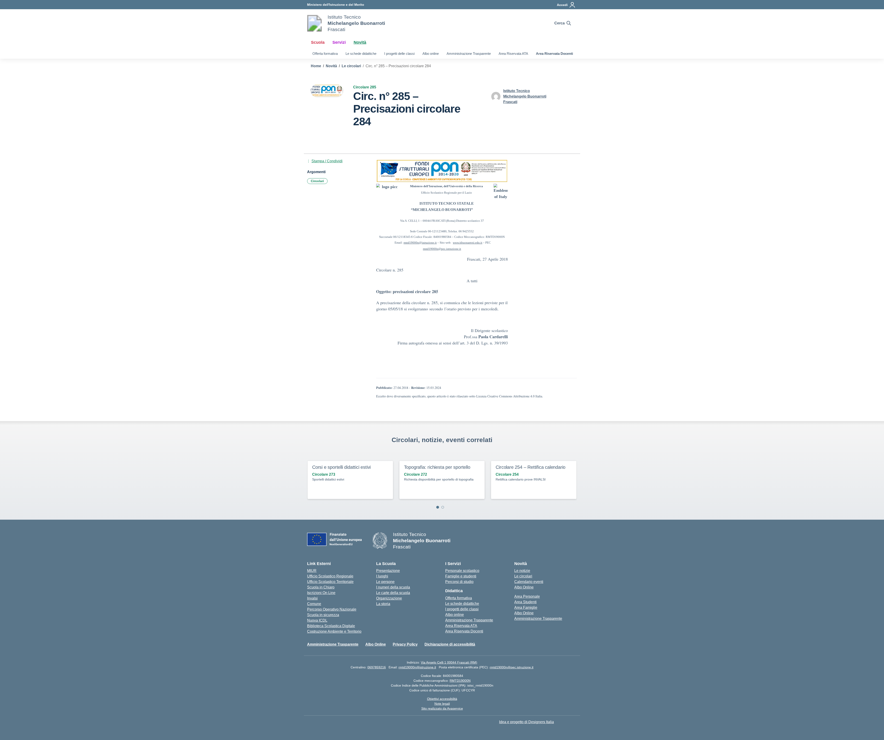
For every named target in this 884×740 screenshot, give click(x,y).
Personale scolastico (462, 571)
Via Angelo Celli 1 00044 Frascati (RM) (449, 662)
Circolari (317, 181)
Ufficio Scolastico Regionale (330, 576)
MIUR (312, 571)
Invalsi (312, 598)
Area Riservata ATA (513, 53)
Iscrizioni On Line (321, 593)
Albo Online (524, 587)
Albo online (430, 53)
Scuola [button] (318, 42)
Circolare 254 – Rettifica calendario (530, 467)
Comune (314, 604)
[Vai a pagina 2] (442, 507)
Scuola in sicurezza (323, 615)
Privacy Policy (405, 644)
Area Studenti (525, 602)
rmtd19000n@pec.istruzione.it (511, 667)
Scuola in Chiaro (320, 587)
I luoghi (382, 576)
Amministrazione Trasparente (469, 53)
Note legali (442, 703)
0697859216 (376, 667)
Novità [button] (360, 42)
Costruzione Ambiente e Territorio (334, 631)
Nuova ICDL (317, 620)
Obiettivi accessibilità (442, 699)
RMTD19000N (460, 680)
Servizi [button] (339, 42)
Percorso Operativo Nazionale (331, 609)
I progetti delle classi (399, 53)
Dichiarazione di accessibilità (450, 644)
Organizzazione (389, 598)
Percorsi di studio (459, 582)
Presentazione (388, 571)
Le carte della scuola (393, 593)
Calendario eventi (528, 582)
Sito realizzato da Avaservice (442, 708)
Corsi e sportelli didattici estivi (341, 467)
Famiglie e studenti (460, 576)
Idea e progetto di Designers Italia (526, 722)
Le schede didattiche (361, 53)
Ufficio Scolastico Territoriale (330, 582)
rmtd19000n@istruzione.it (417, 667)
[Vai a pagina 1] (437, 507)
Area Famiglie (525, 607)
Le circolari (523, 576)
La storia (383, 604)
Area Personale (527, 596)
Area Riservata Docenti (554, 53)
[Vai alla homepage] (314, 23)
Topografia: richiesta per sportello (437, 467)
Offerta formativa (325, 53)
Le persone (385, 582)
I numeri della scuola (393, 587)
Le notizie (522, 571)
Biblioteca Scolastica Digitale (331, 626)
